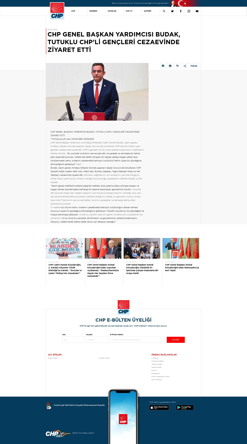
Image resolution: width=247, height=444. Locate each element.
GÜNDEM (93, 11)
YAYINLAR (112, 11)
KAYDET (175, 340)
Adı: (64, 334)
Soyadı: (89, 334)
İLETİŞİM (147, 11)
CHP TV (129, 11)
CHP (73, 11)
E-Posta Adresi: (116, 334)
